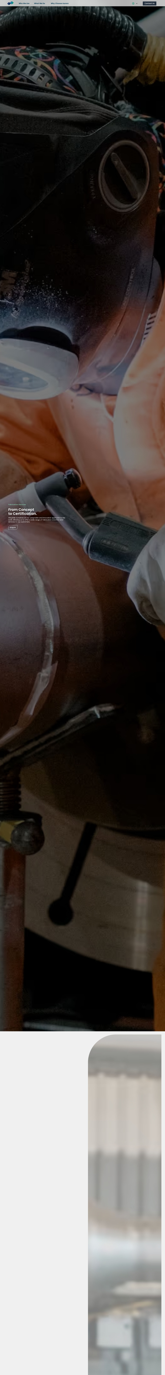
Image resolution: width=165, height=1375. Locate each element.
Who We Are (24, 3)
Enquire (13, 527)
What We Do (39, 3)
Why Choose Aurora (59, 3)
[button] (25, 3)
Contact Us (150, 3)
